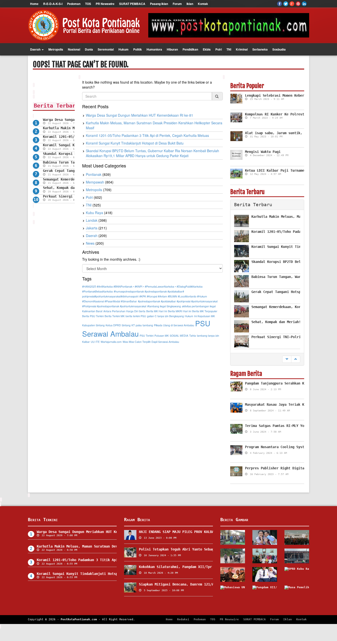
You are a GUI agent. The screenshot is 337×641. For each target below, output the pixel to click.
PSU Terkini (146, 335)
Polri (218, 49)
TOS (88, 3)
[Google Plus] (291, 3)
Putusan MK (161, 335)
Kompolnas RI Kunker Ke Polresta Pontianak (285, 114)
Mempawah (95, 182)
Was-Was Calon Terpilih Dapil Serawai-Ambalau (151, 342)
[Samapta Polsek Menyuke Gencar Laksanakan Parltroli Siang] (232, 556)
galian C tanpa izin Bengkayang (165, 316)
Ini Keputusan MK (204, 316)
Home (34, 3)
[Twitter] (285, 3)
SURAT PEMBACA (132, 3)
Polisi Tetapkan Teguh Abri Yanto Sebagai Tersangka (188, 549)
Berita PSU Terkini (93, 316)
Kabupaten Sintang (93, 325)
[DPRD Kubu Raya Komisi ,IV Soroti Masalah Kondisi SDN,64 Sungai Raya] (296, 574)
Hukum (123, 49)
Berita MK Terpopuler (204, 311)
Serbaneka (260, 49)
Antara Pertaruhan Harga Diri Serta (124, 311)
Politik (137, 49)
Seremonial (106, 49)
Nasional (74, 49)
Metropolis (55, 49)
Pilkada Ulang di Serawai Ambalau (174, 325)
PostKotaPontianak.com (79, 619)
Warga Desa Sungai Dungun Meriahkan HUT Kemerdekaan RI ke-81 (139, 115)
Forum (177, 3)
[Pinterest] (298, 3)
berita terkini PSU (136, 316)
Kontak (203, 3)
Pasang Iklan (159, 3)
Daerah (35, 49)
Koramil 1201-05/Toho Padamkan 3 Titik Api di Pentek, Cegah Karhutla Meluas (147, 135)
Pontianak (93, 174)
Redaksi (183, 619)
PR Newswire (105, 3)
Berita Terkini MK (115, 316)
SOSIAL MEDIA (179, 335)
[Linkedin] (304, 3)
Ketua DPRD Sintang (118, 325)
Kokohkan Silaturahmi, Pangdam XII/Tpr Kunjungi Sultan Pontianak (201, 567)
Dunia (89, 49)
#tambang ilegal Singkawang (164, 306)
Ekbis (207, 49)
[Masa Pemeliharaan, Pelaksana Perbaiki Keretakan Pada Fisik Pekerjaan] (296, 593)
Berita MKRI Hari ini (179, 311)
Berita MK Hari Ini (156, 311)
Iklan (190, 3)
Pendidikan (190, 49)
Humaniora (154, 49)
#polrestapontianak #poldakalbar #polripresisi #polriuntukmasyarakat (178, 301)
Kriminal (242, 49)
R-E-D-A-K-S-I (52, 3)
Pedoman (73, 3)
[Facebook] (279, 3)
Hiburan (172, 49)
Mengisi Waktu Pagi (263, 152)
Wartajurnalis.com (111, 342)
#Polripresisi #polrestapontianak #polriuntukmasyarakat (114, 306)
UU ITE (95, 342)
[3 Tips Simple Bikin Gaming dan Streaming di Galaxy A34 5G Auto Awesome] (264, 537)
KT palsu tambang (142, 325)
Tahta (192, 335)
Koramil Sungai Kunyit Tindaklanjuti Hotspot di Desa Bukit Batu (135, 143)
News (90, 243)
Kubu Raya (94, 212)
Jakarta (91, 227)
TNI (228, 49)
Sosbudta (279, 49)
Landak (91, 220)
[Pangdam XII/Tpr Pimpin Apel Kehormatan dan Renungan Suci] (264, 593)
